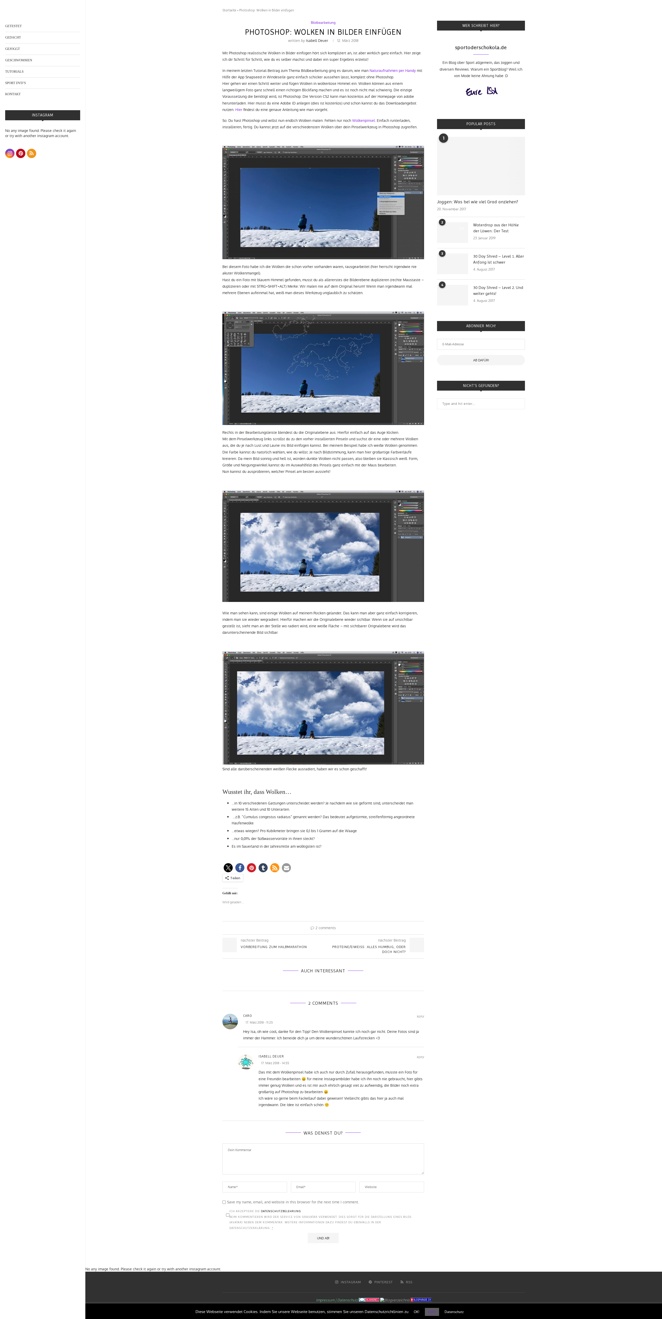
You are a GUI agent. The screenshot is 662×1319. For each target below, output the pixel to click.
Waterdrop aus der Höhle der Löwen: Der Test (496, 227)
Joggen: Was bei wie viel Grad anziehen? (477, 201)
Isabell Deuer (317, 40)
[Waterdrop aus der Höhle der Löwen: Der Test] (452, 232)
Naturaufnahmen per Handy (393, 70)
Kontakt (13, 94)
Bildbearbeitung (323, 23)
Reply (420, 1016)
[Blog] (395, 1300)
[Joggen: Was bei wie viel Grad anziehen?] (481, 166)
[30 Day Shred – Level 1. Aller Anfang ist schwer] (452, 264)
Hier (238, 109)
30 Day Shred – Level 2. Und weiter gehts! (498, 290)
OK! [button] (416, 1311)
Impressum (325, 1300)
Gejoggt (12, 49)
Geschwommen (18, 60)
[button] (228, 867)
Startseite (229, 10)
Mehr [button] (432, 1311)
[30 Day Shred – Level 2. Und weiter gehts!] (452, 295)
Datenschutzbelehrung (281, 1211)
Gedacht (13, 37)
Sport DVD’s (15, 83)
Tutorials (14, 71)
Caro (247, 1016)
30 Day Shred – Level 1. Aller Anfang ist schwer (498, 259)
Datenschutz (347, 1300)
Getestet (13, 26)
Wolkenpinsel (363, 120)
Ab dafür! (481, 360)
